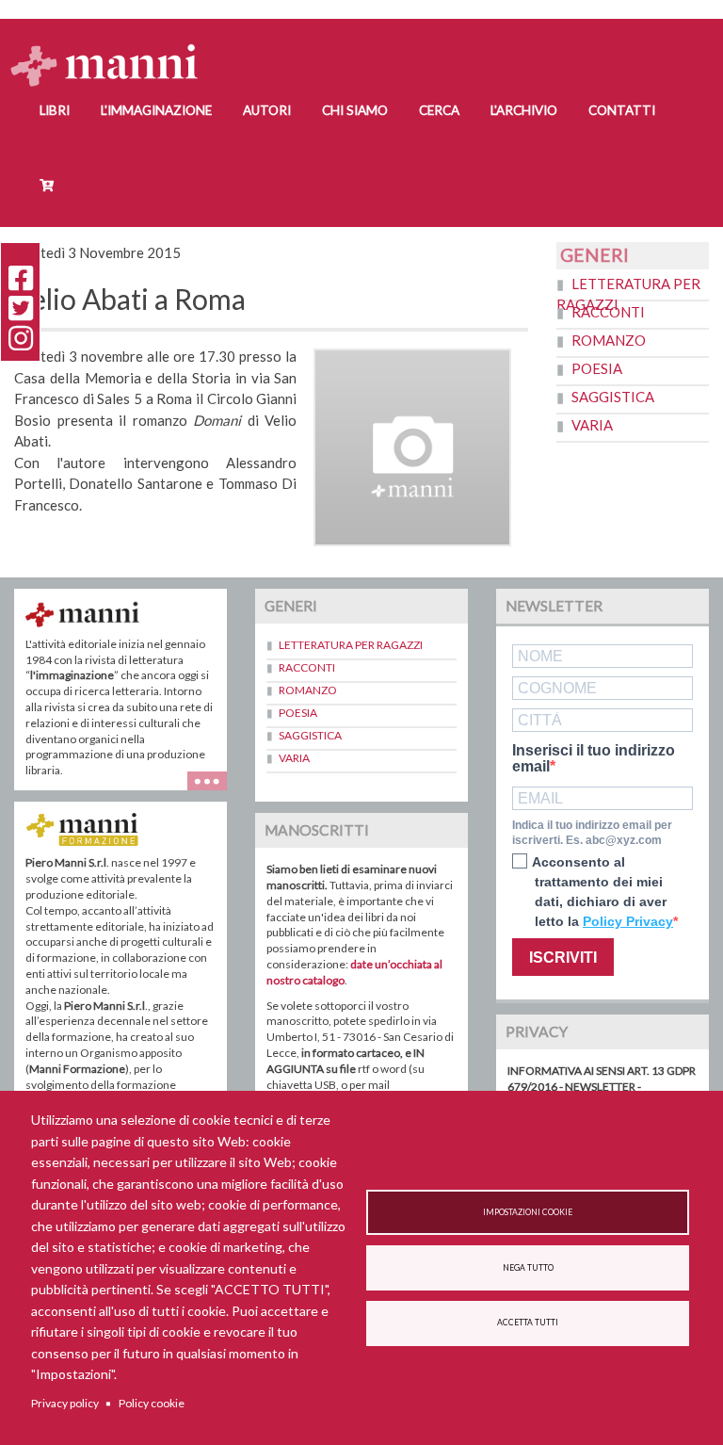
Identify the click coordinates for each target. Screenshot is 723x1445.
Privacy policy (65, 1403)
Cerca (439, 110)
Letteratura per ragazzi (351, 645)
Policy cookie (152, 1403)
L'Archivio (523, 110)
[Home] (111, 47)
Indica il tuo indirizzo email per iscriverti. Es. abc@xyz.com (592, 833)
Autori (267, 110)
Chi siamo (355, 110)
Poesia (596, 368)
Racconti (608, 311)
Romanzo (608, 340)
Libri (55, 110)
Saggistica (612, 396)
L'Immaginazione (156, 110)
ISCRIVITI (563, 958)
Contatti (621, 110)
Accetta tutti (527, 1322)
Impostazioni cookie (527, 1212)
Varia (592, 424)
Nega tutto (528, 1268)
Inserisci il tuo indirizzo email (593, 758)
